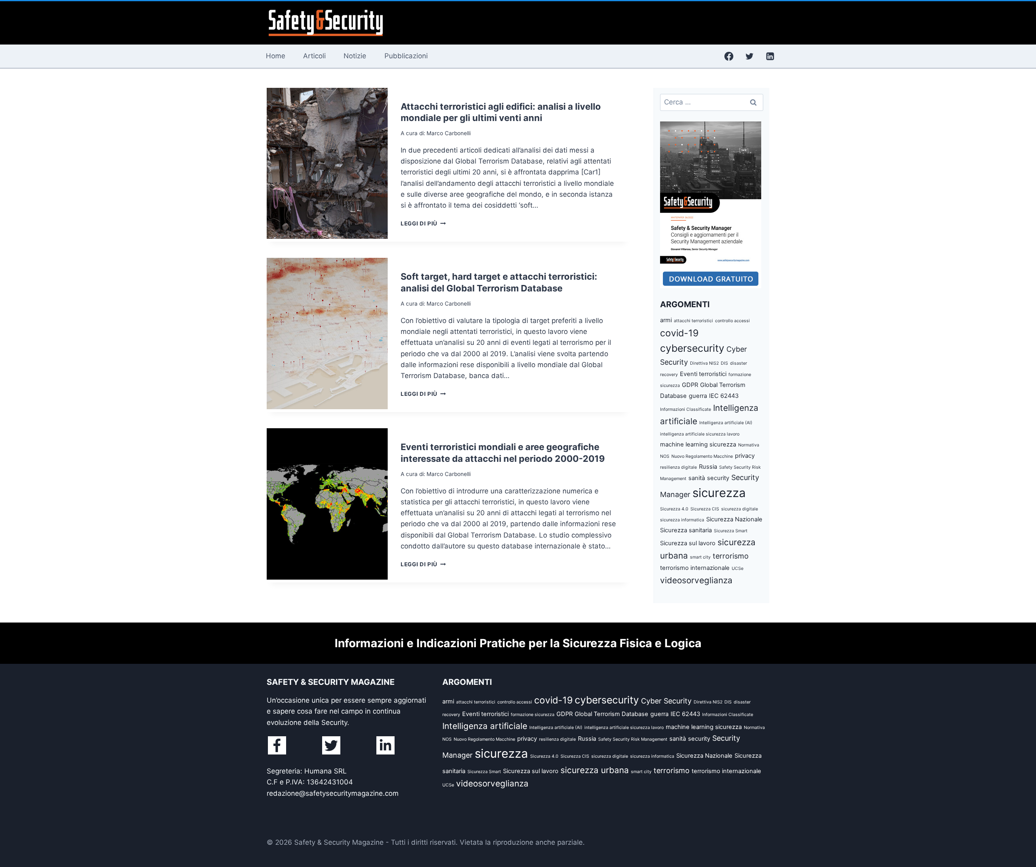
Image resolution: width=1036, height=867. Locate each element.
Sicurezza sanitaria (686, 530)
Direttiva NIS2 (704, 363)
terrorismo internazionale (695, 568)
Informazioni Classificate (685, 409)
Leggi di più (423, 223)
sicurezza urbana (594, 770)
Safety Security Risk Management (632, 739)
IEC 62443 (724, 396)
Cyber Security (666, 701)
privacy (745, 455)
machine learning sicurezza (698, 444)
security (718, 478)
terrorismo (731, 556)
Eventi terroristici (703, 374)
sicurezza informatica (682, 520)
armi (666, 320)
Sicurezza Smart (730, 530)
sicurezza (719, 493)
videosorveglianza (696, 580)
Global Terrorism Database (611, 714)
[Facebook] (729, 56)
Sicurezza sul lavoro (687, 543)
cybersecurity (692, 348)
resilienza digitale (678, 467)
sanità (696, 478)
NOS (664, 456)
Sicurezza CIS (704, 509)
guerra (698, 396)
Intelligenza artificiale (484, 726)
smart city (700, 557)
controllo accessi (732, 320)
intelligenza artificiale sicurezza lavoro (699, 434)
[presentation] (327, 163)
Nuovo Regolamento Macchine (702, 456)
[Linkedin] (770, 56)
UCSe (737, 568)
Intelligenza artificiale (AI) (725, 422)
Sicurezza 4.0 (674, 509)
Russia (708, 466)
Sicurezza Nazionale (734, 519)
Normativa (748, 445)
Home (275, 56)
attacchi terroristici (693, 320)
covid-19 (679, 333)
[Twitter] (749, 56)
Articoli (314, 56)
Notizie (355, 56)
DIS (724, 363)
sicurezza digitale (739, 509)
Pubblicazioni (406, 56)
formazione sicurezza (532, 714)
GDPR (690, 385)
